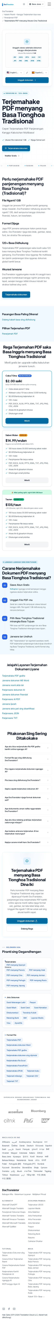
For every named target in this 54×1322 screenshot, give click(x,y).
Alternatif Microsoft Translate (13, 1223)
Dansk (22, 1145)
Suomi (18, 1149)
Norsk (30, 1160)
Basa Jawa (6, 1156)
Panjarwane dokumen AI (13, 690)
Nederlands (21, 1160)
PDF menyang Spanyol (16, 965)
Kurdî (32, 1156)
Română (40, 1164)
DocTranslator (10, 1190)
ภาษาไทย (27, 1171)
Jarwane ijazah (9, 704)
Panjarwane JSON (10, 713)
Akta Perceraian (34, 1219)
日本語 (39, 1153)
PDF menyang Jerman (36, 975)
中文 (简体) (41, 1175)
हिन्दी (47, 1149)
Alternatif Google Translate (12, 1208)
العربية (14, 1142)
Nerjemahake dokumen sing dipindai (22, 1055)
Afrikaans (6, 1142)
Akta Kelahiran (34, 1212)
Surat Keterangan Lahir (16, 1002)
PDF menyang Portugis (16, 980)
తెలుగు (19, 1171)
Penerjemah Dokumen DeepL (14, 1212)
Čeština (14, 1145)
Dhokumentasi (12, 1013)
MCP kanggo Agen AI (11, 1284)
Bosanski (5, 1145)
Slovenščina (27, 1167)
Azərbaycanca (25, 1142)
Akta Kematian (34, 1223)
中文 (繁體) (6, 1178)
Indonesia (23, 1153)
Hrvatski (5, 1153)
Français (26, 1149)
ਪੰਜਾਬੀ (44, 1160)
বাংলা (45, 1142)
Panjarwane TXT (9, 718)
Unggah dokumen (25, 921)
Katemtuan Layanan (23, 1194)
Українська (14, 1175)
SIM (25, 1018)
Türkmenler (37, 1171)
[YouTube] (14, 1308)
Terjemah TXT (12, 1081)
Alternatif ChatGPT (9, 1205)
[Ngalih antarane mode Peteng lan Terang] (24, 4)
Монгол (39, 1156)
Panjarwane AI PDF (11, 699)
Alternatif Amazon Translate (13, 1219)
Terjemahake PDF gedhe (13, 675)
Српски (44, 1167)
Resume (31, 1237)
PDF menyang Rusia (38, 980)
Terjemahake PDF (14, 1040)
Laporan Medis (37, 1018)
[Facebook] (9, 1308)
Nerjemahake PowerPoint (17, 1065)
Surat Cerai (25, 1007)
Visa (8, 1023)
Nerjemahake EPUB (15, 1071)
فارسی (11, 1149)
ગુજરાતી (34, 1149)
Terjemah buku (33, 1071)
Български (37, 1142)
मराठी (46, 1156)
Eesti (4, 1149)
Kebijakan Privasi (39, 1194)
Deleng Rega (27, 928)
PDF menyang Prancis (16, 970)
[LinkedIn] (3, 1308)
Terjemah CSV (32, 1076)
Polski (4, 1164)
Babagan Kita (7, 1194)
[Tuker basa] (27, 72)
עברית (41, 1149)
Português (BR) (15, 1164)
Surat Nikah (11, 1007)
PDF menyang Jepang (16, 985)
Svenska (5, 1171)
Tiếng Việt (31, 1175)
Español (48, 1145)
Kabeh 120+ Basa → (36, 1296)
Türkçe (5, 1175)
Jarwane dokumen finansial (15, 694)
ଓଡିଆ (37, 1160)
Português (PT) (29, 1164)
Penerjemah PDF (10, 333)
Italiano (32, 1153)
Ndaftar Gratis (11, 156)
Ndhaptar (14, 589)
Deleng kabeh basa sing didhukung (18, 319)
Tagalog (48, 1171)
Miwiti (27, 421)
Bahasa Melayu (8, 1160)
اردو (23, 1175)
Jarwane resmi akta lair (13, 685)
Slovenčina (15, 1167)
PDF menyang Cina (14, 975)
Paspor (33, 1002)
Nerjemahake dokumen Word (18, 1045)
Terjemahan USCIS (35, 1205)
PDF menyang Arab (37, 970)
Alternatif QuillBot (9, 1226)
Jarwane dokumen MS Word (15, 680)
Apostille (18, 1023)
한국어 (25, 1156)
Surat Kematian (40, 1007)
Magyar (14, 1153)
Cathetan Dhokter (35, 1241)
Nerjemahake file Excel (16, 1060)
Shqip (36, 1167)
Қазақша (17, 1156)
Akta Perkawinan (35, 1216)
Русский (5, 1167)
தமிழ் (13, 1171)
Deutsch (30, 1145)
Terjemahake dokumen (17, 148)
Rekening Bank (13, 1018)
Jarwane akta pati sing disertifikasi (18, 708)
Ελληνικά (39, 1145)
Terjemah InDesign (14, 1076)
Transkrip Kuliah (29, 1013)
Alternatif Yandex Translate (13, 1216)
